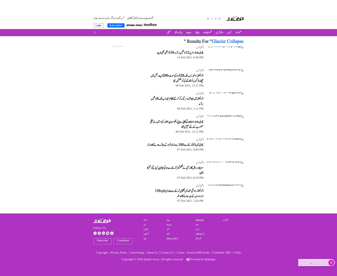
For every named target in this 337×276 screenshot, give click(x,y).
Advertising (137, 252)
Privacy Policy (118, 252)
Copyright (102, 252)
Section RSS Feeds (198, 252)
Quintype (210, 259)
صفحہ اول (145, 220)
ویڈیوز (144, 238)
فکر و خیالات (146, 234)
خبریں (144, 224)
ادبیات (168, 220)
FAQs (237, 252)
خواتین (168, 234)
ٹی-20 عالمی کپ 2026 (172, 238)
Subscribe (102, 241)
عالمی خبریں (145, 229)
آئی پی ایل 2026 (200, 220)
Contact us (167, 252)
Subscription (116, 25)
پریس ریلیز (169, 224)
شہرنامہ (197, 229)
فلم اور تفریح (198, 238)
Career (180, 252)
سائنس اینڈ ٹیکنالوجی (200, 234)
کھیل (168, 229)
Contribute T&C (221, 252)
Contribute (123, 241)
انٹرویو (197, 224)
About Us (152, 252)
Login (98, 25)
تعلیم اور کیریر (225, 220)
